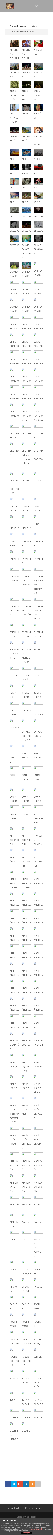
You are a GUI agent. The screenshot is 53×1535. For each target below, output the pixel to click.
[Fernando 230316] (14, 687)
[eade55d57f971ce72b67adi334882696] (14, 571)
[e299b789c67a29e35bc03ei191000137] (14, 1394)
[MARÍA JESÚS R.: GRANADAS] (38, 1100)
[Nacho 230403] (38, 1199)
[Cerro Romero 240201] (38, 319)
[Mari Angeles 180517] (38, 983)
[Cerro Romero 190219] (26, 371)
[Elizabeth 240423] (26, 536)
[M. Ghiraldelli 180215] (14, 830)
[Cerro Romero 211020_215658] (38, 353)
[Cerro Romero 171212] (26, 388)
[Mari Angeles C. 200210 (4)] (26, 912)
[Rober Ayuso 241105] (14, 1316)
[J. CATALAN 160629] (38, 705)
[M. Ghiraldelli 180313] (38, 808)
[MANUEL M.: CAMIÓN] (38, 830)
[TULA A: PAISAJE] (26, 1394)
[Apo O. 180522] (26, 182)
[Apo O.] (14, 182)
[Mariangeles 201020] (14, 930)
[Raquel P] (14, 1299)
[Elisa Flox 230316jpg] (14, 536)
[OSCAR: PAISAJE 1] (26, 1264)
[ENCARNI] (38, 553)
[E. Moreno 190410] (26, 518)
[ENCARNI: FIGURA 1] (38, 626)
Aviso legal (13, 1508)
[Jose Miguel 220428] (26, 748)
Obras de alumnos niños (22, 31)
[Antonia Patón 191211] (14, 130)
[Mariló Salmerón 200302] (14, 1155)
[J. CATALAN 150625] (38, 722)
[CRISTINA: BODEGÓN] (38, 445)
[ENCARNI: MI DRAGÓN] (26, 601)
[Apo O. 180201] (26, 196)
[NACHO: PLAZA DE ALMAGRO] (38, 1234)
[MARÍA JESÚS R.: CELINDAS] (26, 1130)
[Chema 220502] (26, 475)
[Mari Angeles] (14, 965)
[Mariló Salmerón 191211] (26, 1155)
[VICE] (14, 1412)
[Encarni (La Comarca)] (26, 571)
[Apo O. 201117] (38, 153)
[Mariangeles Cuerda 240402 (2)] (26, 873)
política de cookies (37, 1529)
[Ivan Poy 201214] (26, 705)
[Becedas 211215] (38, 225)
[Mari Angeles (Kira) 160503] (26, 1057)
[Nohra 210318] (14, 1264)
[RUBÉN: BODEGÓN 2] (14, 1351)
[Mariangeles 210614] (26, 930)
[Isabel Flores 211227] (26, 687)
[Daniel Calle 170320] (26, 501)
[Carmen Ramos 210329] (14, 284)
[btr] (14, 167)
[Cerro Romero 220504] (14, 353)
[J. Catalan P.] (14, 722)
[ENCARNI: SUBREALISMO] (14, 644)
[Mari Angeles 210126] (38, 930)
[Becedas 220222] (26, 225)
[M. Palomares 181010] (26, 852)
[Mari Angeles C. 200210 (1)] (14, 947)
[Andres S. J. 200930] (38, 108)
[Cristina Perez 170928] (14, 428)
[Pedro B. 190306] (14, 1281)
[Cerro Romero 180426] (14, 388)
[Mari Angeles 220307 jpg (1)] (38, 895)
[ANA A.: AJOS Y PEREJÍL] (26, 85)
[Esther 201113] (38, 670)
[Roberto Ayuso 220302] (14, 1334)
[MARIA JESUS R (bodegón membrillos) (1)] (14, 1100)
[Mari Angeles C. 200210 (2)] (38, 947)
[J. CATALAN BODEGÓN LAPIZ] (26, 722)
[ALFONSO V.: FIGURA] (26, 44)
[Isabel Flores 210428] (38, 687)
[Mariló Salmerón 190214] (14, 1177)
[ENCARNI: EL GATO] (14, 626)
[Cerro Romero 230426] (14, 336)
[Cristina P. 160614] (14, 445)
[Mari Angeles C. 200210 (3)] (26, 947)
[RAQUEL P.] (26, 1299)
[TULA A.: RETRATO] (26, 1373)
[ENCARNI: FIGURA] (26, 626)
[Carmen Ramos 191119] (14, 319)
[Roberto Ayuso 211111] (26, 1334)
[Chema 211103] (38, 475)
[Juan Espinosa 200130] (26, 769)
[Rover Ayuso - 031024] (26, 1316)
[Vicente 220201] (26, 1412)
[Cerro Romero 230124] (26, 336)
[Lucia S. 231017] (26, 808)
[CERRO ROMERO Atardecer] (38, 406)
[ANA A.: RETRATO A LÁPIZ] (14, 85)
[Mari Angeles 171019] (14, 1017)
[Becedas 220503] (14, 225)
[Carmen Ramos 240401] (14, 266)
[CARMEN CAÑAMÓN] (38, 239)
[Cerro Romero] (14, 406)
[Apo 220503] (14, 153)
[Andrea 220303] (26, 108)
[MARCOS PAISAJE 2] (14, 1057)
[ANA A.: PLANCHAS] (38, 85)
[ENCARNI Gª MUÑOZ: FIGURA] (26, 644)
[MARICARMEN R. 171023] (26, 1017)
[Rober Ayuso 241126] (38, 1299)
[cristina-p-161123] (38, 428)
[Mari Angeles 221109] (14, 895)
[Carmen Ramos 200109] (38, 301)
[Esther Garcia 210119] (26, 670)
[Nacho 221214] (26, 1216)
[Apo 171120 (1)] (38, 196)
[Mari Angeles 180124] (26, 1000)
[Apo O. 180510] (38, 182)
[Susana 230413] (14, 1373)
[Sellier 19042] (38, 1351)
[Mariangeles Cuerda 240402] (14, 873)
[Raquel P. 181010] (38, 1281)
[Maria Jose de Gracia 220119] (38, 1130)
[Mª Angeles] (38, 1000)
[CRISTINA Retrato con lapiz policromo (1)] (26, 445)
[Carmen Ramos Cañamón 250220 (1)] (26, 239)
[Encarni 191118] (14, 553)
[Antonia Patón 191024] (26, 130)
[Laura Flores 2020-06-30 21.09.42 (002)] (14, 808)
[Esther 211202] (38, 644)
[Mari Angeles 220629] (26, 895)
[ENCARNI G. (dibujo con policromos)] (38, 571)
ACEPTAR (26, 1533)
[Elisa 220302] (38, 518)
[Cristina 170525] (26, 428)
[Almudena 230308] (14, 66)
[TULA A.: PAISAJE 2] (38, 1394)
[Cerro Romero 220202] (26, 353)
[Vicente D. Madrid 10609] (14, 1425)
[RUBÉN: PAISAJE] (38, 1334)
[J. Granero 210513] (14, 748)
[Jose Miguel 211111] (38, 748)
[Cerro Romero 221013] (38, 336)
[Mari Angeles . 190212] (14, 983)
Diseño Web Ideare (27, 1516)
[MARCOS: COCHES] (26, 1035)
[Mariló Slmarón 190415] (14, 1035)
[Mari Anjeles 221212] (38, 873)
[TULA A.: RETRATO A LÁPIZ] (38, 1373)
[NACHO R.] (26, 1234)
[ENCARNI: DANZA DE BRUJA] (38, 601)
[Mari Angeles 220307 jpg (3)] (14, 852)
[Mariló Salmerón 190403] (38, 912)
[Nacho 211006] (14, 1234)
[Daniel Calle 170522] (14, 501)
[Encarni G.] (26, 553)
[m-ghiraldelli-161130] (26, 830)
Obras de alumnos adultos (23, 26)
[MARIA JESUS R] (14, 1078)
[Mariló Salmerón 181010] (38, 1177)
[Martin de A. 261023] (14, 1216)
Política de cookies (32, 1508)
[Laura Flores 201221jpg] (38, 791)
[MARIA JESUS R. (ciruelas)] (38, 1078)
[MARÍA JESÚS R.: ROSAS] (14, 1130)
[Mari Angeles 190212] (38, 965)
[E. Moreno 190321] (14, 518)
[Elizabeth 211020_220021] (38, 536)
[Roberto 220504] (38, 1316)
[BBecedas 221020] (38, 210)
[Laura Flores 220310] (14, 791)
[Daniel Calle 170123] (38, 501)
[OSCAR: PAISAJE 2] (26, 1281)
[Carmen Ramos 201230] (26, 284)
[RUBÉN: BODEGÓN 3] (26, 1351)
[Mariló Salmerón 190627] (38, 1155)
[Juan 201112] (14, 769)
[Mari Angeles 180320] (14, 1000)
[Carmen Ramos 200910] (14, 301)
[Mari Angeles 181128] (26, 983)
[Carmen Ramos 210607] (38, 265)
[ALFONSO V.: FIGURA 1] (14, 44)
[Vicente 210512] (26, 1425)
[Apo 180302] (14, 196)
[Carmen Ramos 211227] (26, 266)
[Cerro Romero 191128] (14, 371)
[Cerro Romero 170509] (38, 388)
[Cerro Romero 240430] (26, 319)
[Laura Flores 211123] (26, 791)
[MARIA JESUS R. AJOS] (26, 1100)
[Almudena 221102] (38, 66)
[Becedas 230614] (26, 210)
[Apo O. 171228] (14, 210)
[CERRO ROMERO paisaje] (26, 406)
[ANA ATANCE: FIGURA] (14, 108)
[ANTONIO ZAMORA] (38, 130)
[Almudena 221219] (26, 66)
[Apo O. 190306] (26, 167)
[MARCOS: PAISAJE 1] (38, 1035)
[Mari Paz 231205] (38, 1017)
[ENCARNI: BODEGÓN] (14, 601)
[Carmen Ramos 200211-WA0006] (26, 301)
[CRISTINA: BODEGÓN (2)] (14, 475)
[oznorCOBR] (38, 1264)
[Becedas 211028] (14, 239)
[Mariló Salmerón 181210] (26, 1177)
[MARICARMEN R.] (38, 1057)
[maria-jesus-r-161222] (26, 1078)
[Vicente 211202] (38, 1412)
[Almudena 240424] (38, 44)
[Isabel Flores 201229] (14, 705)
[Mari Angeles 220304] (14, 912)
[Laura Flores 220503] (38, 769)
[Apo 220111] (26, 153)
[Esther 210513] (14, 670)
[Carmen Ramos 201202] (38, 284)
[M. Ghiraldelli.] (14, 1199)
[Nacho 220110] (38, 1216)
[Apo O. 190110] (38, 167)
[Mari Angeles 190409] (26, 965)
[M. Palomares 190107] (38, 852)
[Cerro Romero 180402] (38, 371)
